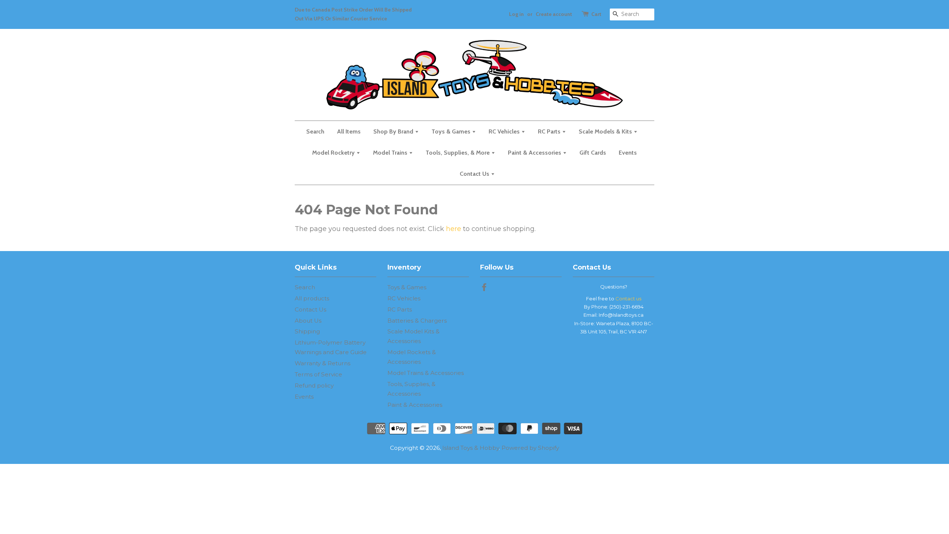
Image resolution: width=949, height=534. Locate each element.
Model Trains (391, 152)
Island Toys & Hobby (470, 447)
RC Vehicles (505, 131)
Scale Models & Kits (606, 131)
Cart (596, 14)
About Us (308, 320)
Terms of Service (318, 374)
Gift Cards (592, 152)
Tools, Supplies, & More (458, 152)
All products (312, 298)
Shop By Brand (394, 131)
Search (315, 131)
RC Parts (550, 131)
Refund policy (314, 385)
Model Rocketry (334, 152)
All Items (349, 131)
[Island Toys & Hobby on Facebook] (484, 288)
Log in (516, 14)
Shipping (307, 331)
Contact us (628, 298)
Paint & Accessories (535, 152)
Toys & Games (451, 131)
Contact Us (475, 173)
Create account (554, 14)
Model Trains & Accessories (425, 372)
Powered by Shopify (530, 447)
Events (628, 152)
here (453, 229)
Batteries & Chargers (417, 320)
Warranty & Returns (322, 363)
